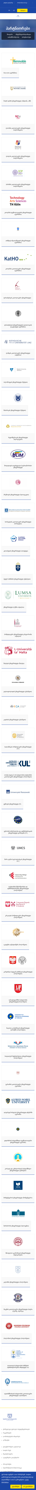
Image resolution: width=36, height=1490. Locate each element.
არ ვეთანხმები (28, 1486)
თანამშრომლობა (13, 37)
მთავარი (9, 34)
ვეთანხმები (15, 1486)
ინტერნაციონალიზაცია (23, 34)
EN (9, 10)
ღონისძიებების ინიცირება (11, 1436)
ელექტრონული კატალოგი (12, 1447)
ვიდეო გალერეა (8, 2)
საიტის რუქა (7, 1450)
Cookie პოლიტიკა (8, 1471)
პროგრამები (7, 1464)
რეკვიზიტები (7, 1433)
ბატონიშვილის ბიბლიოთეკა (12, 1468)
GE (14, 10)
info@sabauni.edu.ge (22, 2)
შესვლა (23, 10)
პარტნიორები (26, 37)
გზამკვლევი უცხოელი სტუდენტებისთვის (16, 1429)
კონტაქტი (6, 1440)
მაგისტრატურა (8, 1454)
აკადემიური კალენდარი (11, 1457)
